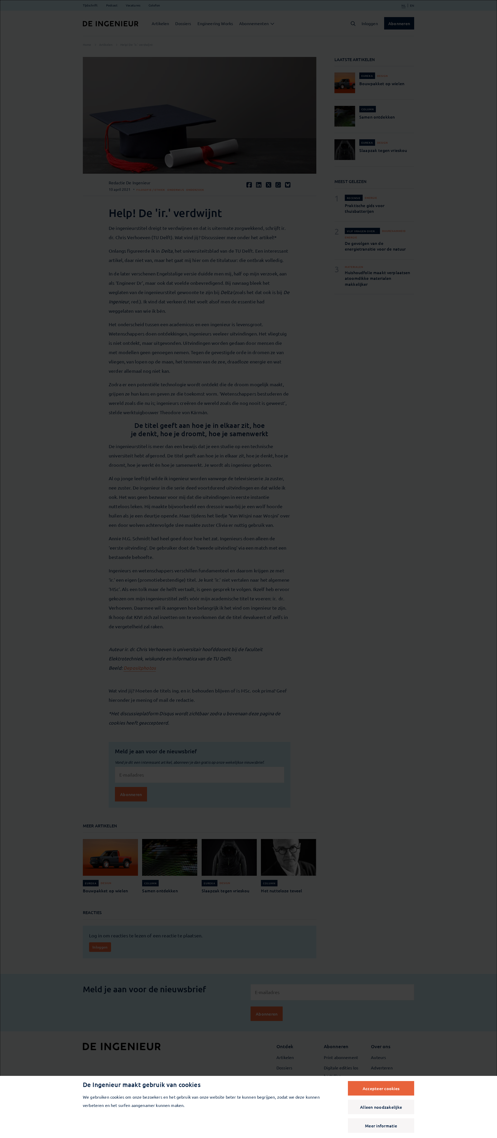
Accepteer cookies (381, 1088)
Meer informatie (381, 1125)
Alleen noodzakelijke (381, 1107)
